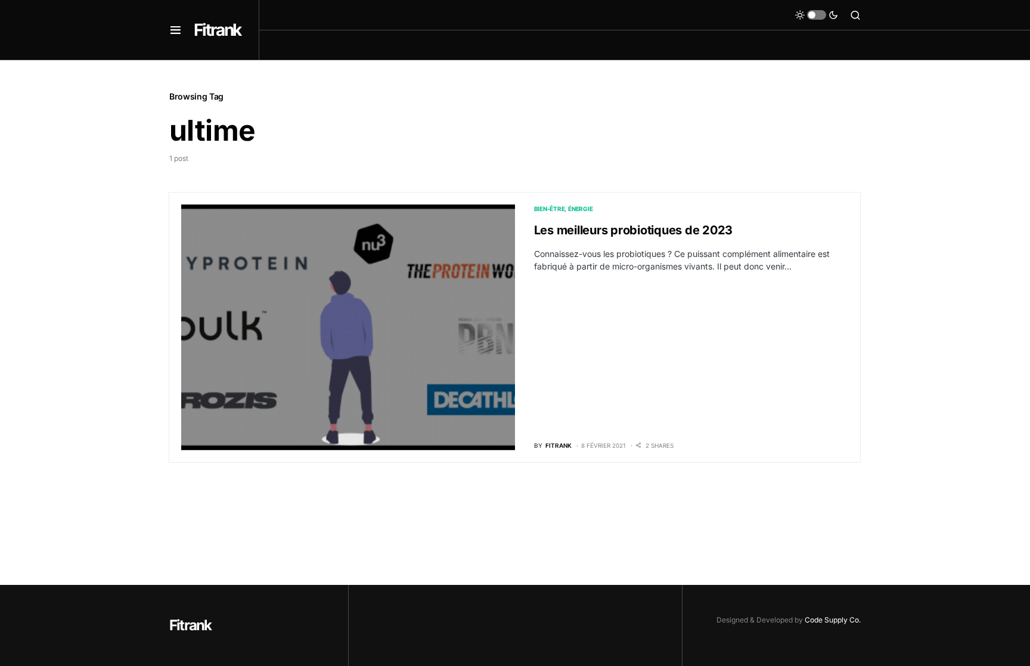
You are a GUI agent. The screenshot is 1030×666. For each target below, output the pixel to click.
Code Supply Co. (833, 619)
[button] (175, 30)
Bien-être (549, 208)
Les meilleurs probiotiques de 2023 (633, 230)
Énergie (580, 208)
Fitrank (217, 30)
